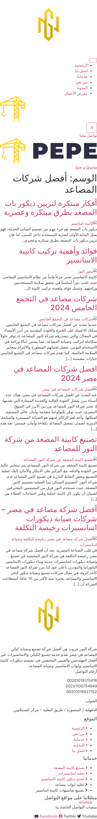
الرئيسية (81, 65)
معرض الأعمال (76, 93)
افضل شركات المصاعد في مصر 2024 (55, 373)
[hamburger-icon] (93, 60)
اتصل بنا (81, 70)
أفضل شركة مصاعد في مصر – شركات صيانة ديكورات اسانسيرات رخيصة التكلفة (49, 518)
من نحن (81, 82)
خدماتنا (82, 76)
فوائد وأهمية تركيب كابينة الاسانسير (58, 255)
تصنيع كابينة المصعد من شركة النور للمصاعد (50, 444)
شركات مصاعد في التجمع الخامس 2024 (56, 303)
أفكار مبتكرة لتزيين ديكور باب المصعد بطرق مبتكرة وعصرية (50, 208)
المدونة (82, 87)
